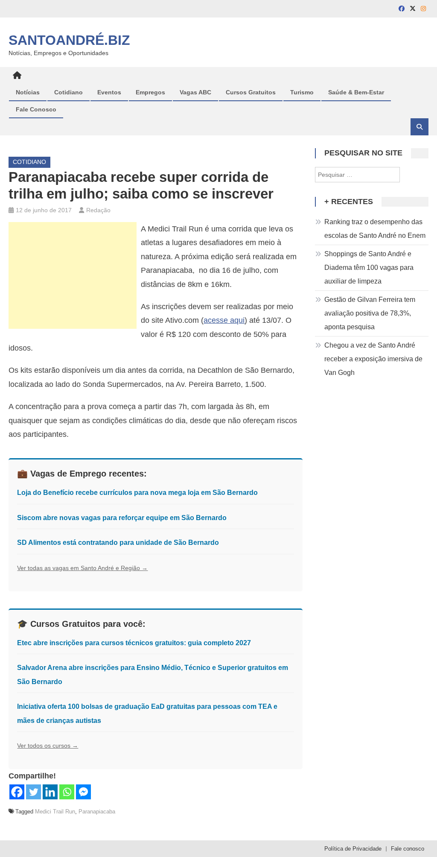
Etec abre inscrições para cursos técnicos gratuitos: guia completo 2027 (134, 642)
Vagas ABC (195, 92)
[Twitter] (33, 791)
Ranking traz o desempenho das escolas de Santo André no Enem (374, 228)
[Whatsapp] (66, 791)
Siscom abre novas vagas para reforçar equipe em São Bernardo (122, 517)
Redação (98, 210)
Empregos (150, 92)
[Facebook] (16, 791)
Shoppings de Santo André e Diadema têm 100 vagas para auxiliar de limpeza (369, 267)
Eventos (109, 92)
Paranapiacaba (97, 811)
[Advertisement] (73, 275)
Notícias (28, 92)
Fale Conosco (36, 109)
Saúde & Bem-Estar (356, 92)
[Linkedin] (50, 791)
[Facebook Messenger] (83, 791)
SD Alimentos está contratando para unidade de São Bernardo (118, 542)
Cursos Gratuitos (251, 92)
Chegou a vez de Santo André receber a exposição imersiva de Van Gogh (373, 359)
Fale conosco (407, 848)
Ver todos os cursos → (47, 745)
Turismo (302, 92)
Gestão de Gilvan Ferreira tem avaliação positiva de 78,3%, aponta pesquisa (369, 313)
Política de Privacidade (353, 848)
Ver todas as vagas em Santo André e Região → (82, 568)
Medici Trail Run (55, 811)
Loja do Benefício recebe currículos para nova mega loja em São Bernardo (137, 492)
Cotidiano (68, 92)
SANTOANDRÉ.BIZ (69, 40)
